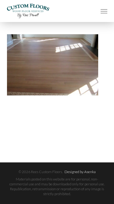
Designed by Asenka (80, 171)
